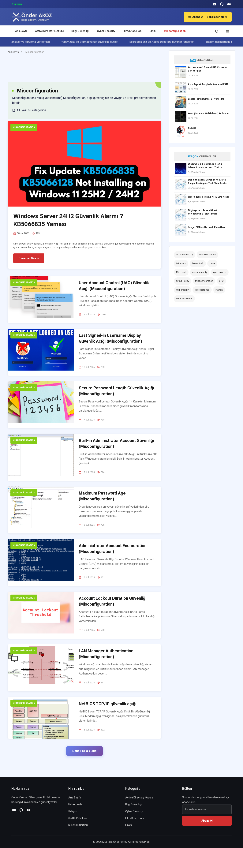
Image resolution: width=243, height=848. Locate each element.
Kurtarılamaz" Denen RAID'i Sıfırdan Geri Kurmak (207, 69)
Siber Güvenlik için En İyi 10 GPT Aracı (208, 196)
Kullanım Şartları (78, 825)
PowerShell (198, 263)
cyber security (199, 272)
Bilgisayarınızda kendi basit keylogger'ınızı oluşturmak (203, 212)
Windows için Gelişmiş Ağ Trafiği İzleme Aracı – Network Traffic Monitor (205, 166)
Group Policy (182, 281)
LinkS (153, 30)
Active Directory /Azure (49, 30)
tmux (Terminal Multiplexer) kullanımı (208, 113)
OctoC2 (192, 128)
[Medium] (229, 4)
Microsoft (181, 272)
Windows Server (207, 254)
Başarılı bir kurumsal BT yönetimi (206, 98)
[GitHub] (221, 4)
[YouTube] (214, 4)
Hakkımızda (75, 804)
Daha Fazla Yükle (84, 751)
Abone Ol (207, 820)
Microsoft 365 (202, 290)
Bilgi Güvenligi (80, 30)
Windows (181, 263)
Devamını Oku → (29, 258)
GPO (221, 281)
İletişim (72, 811)
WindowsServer (184, 298)
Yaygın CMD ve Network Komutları (206, 227)
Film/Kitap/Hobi (132, 30)
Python (219, 290)
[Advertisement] (77, 69)
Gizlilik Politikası (77, 818)
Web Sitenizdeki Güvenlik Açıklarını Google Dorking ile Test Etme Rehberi (208, 181)
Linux (212, 263)
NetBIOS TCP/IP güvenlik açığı (107, 703)
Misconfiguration (175, 30)
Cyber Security (106, 30)
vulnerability (182, 290)
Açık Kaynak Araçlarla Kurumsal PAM (208, 84)
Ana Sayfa (21, 30)
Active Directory (184, 254)
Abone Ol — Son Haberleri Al (207, 17)
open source (219, 272)
